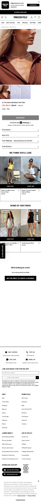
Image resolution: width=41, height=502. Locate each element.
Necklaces (13, 27)
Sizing (4, 413)
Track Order (5, 402)
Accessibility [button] (25, 455)
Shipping (4, 405)
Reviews (24, 413)
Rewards (24, 402)
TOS (9, 386)
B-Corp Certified (7, 440)
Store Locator (26, 440)
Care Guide (5, 416)
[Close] (38, 481)
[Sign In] (31, 17)
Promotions (25, 416)
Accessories (5, 27)
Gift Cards (25, 398)
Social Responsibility (8, 437)
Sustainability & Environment (10, 451)
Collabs (24, 444)
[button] (39, 17)
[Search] (5, 17)
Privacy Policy (32, 495)
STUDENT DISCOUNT (20, 12)
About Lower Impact (7, 448)
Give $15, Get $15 (27, 409)
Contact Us (25, 437)
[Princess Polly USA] (20, 17)
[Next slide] (39, 170)
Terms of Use (21, 495)
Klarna (4, 424)
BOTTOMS (33, 22)
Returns (4, 409)
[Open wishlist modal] (18, 190)
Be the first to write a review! (20, 278)
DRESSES (25, 22)
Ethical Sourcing (6, 444)
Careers (24, 424)
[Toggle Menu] (2, 17)
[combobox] (4, 377)
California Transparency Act (10, 459)
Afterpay (4, 420)
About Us (24, 420)
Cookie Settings (26, 459)
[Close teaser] (4, 244)
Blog (23, 405)
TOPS (18, 22)
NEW (2, 22)
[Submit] (37, 377)
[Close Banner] (38, 1)
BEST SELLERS (10, 22)
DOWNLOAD (34, 5)
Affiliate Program (27, 448)
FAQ (3, 398)
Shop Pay (4, 427)
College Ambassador (28, 451)
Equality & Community (8, 455)
